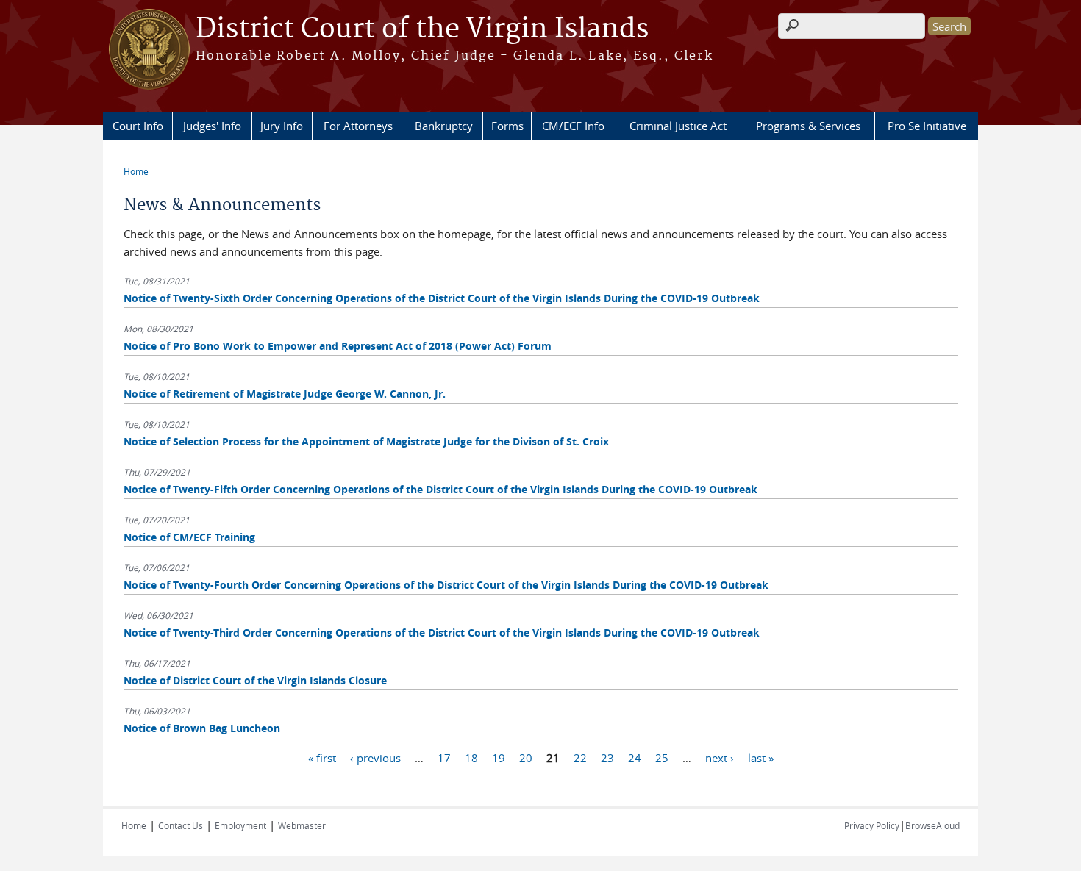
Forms (507, 125)
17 (444, 757)
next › (719, 757)
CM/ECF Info (573, 125)
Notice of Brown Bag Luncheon (202, 728)
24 (634, 757)
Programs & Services (808, 125)
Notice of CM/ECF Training (189, 537)
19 (498, 757)
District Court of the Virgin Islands (422, 29)
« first (322, 757)
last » (761, 757)
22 (580, 757)
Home (136, 171)
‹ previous (375, 757)
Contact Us (180, 825)
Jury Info (281, 125)
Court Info (138, 125)
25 (661, 757)
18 (471, 757)
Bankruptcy (444, 125)
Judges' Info (212, 125)
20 (525, 757)
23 (607, 757)
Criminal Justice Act (678, 125)
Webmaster (302, 825)
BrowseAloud (932, 825)
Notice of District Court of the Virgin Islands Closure (255, 680)
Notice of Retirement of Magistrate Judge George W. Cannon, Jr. (285, 394)
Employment (240, 825)
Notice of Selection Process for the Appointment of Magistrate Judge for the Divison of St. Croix (366, 441)
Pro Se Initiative (927, 125)
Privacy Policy (871, 825)
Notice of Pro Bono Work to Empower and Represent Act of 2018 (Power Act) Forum (338, 346)
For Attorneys (358, 125)
